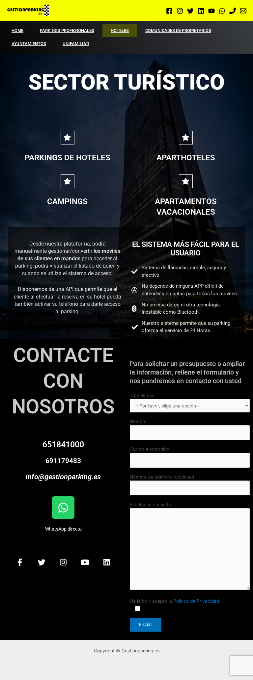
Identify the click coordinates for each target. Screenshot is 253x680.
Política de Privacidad (196, 601)
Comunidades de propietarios (178, 30)
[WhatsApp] (222, 11)
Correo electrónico (149, 449)
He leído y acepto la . (175, 601)
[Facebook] (169, 11)
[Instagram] (180, 11)
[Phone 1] (232, 11)
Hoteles (120, 30)
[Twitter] (190, 11)
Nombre (138, 421)
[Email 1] (243, 11)
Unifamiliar (76, 43)
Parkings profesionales (67, 30)
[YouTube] (211, 11)
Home (17, 30)
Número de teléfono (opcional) (162, 477)
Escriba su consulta (150, 504)
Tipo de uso (142, 395)
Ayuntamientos (29, 43)
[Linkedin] (201, 11)
